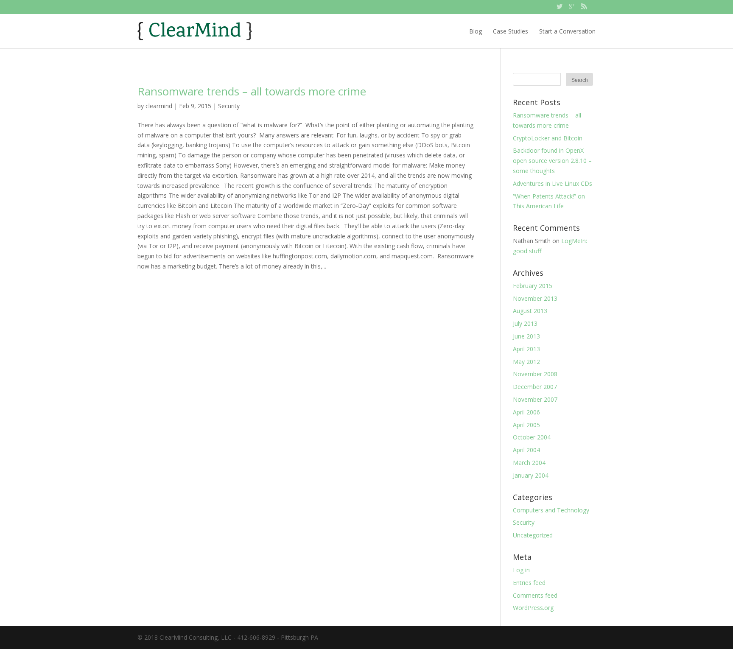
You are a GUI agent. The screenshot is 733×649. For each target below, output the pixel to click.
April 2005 (526, 425)
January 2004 (530, 475)
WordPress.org (533, 608)
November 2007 (535, 399)
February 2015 (532, 286)
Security (229, 106)
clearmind (158, 106)
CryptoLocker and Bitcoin (547, 138)
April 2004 (526, 450)
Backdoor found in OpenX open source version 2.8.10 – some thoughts (552, 160)
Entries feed (529, 583)
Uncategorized (533, 535)
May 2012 (526, 362)
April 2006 (526, 412)
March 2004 (529, 463)
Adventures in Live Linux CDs (552, 183)
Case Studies (510, 31)
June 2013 (526, 336)
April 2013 (526, 349)
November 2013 (535, 298)
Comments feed (535, 595)
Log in (521, 570)
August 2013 (530, 311)
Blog (475, 31)
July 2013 (525, 323)
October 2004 (532, 437)
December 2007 (535, 387)
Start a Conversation (567, 31)
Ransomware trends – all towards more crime (251, 91)
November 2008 (535, 374)
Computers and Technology (551, 510)
